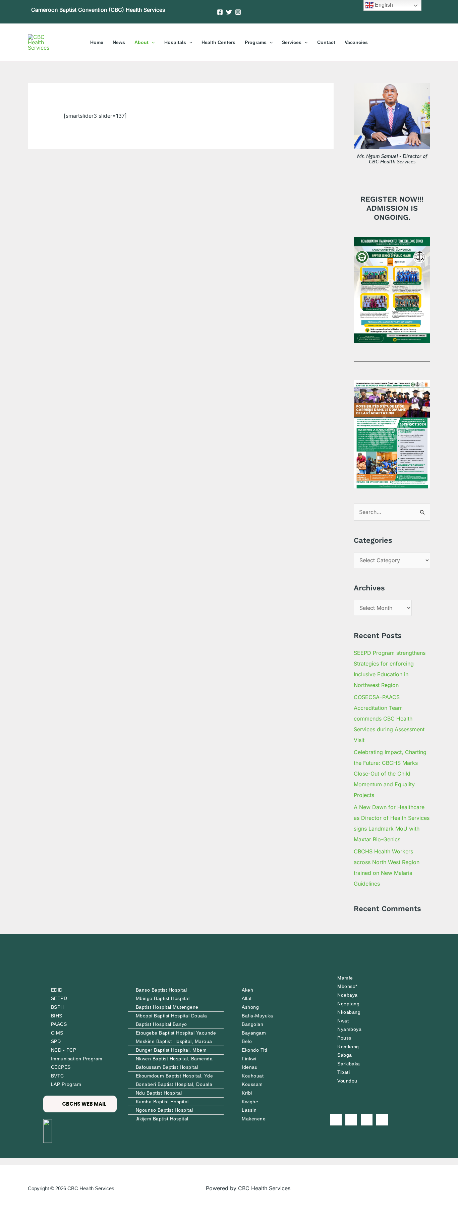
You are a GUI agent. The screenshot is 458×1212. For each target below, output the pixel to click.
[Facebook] (220, 12)
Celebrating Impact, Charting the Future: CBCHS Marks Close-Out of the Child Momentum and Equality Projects (390, 773)
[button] (152, 42)
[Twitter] (229, 12)
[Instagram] (238, 12)
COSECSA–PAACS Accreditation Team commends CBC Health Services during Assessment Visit (389, 718)
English (383, 5)
